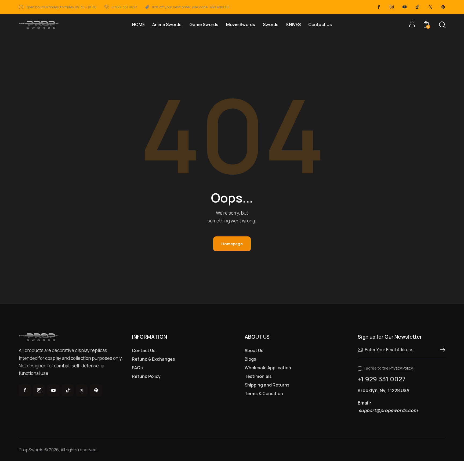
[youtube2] (405, 7)
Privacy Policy (401, 368)
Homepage (232, 244)
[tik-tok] (417, 7)
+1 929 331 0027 (381, 379)
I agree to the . (389, 368)
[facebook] (379, 7)
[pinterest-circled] (443, 7)
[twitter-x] (430, 7)
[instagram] (392, 7)
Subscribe (441, 349)
